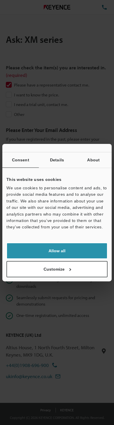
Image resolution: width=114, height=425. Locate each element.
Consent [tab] (20, 159)
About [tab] (93, 159)
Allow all (57, 250)
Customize (54, 269)
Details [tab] (57, 159)
